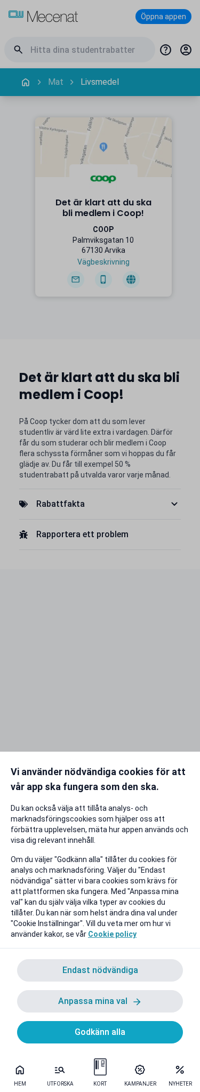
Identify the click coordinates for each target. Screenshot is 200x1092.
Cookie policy (112, 934)
